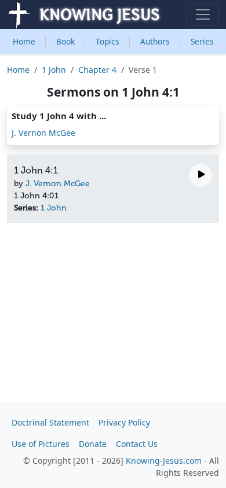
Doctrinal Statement (50, 422)
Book (65, 41)
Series (202, 41)
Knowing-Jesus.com (164, 460)
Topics (107, 41)
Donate (93, 443)
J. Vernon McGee (43, 132)
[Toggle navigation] (203, 14)
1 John (54, 69)
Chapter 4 (97, 69)
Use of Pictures (41, 443)
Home (24, 41)
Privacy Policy (124, 422)
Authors (155, 41)
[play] (200, 175)
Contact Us (137, 443)
